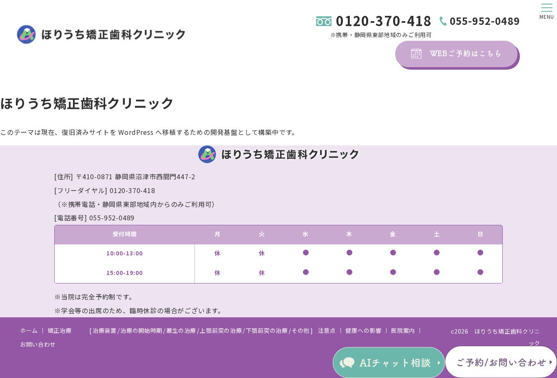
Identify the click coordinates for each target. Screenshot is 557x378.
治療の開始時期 (141, 330)
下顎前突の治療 (267, 330)
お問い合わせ (38, 344)
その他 (300, 330)
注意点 (327, 330)
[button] (547, 10)
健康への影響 (363, 330)
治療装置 (105, 330)
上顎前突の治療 (221, 330)
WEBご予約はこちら (466, 53)
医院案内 (403, 330)
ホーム (29, 330)
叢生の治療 (181, 330)
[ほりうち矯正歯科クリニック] (101, 34)
